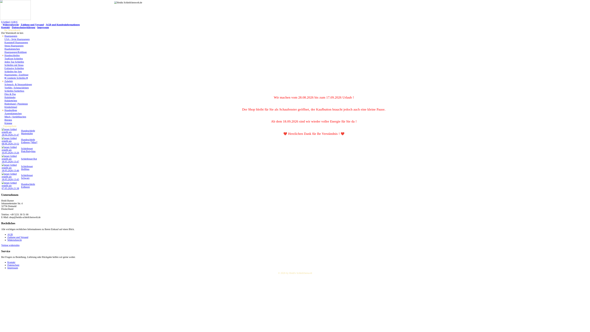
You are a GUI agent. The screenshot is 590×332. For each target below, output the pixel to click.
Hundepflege (10, 110)
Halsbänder (10, 97)
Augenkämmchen (13, 113)
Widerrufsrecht (11, 24)
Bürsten (8, 120)
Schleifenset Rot (29, 159)
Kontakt (5, 27)
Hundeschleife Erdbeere (28, 185)
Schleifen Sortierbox (14, 91)
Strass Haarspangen (14, 45)
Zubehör (8, 81)
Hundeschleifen (12, 55)
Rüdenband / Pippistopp (16, 104)
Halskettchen (10, 100)
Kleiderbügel (10, 107)
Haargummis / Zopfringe (16, 74)
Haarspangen (10, 36)
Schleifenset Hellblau (27, 167)
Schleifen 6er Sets (13, 71)
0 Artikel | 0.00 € (9, 22)
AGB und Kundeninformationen (63, 24)
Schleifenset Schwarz (27, 176)
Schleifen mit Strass (14, 65)
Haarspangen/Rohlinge (15, 52)
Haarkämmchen (12, 49)
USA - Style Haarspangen (17, 39)
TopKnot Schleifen (13, 58)
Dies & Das (10, 94)
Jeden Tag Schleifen (14, 62)
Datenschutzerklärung (23, 27)
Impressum (43, 27)
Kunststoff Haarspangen (16, 42)
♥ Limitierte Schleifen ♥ (16, 78)
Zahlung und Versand (32, 24)
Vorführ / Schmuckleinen (16, 87)
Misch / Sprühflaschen (15, 116)
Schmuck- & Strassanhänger (18, 84)
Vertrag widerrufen (10, 245)
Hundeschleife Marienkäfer (28, 132)
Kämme (8, 123)
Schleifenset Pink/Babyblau (28, 150)
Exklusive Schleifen (14, 68)
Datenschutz (13, 265)
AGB (10, 234)
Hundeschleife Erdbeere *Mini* (29, 141)
